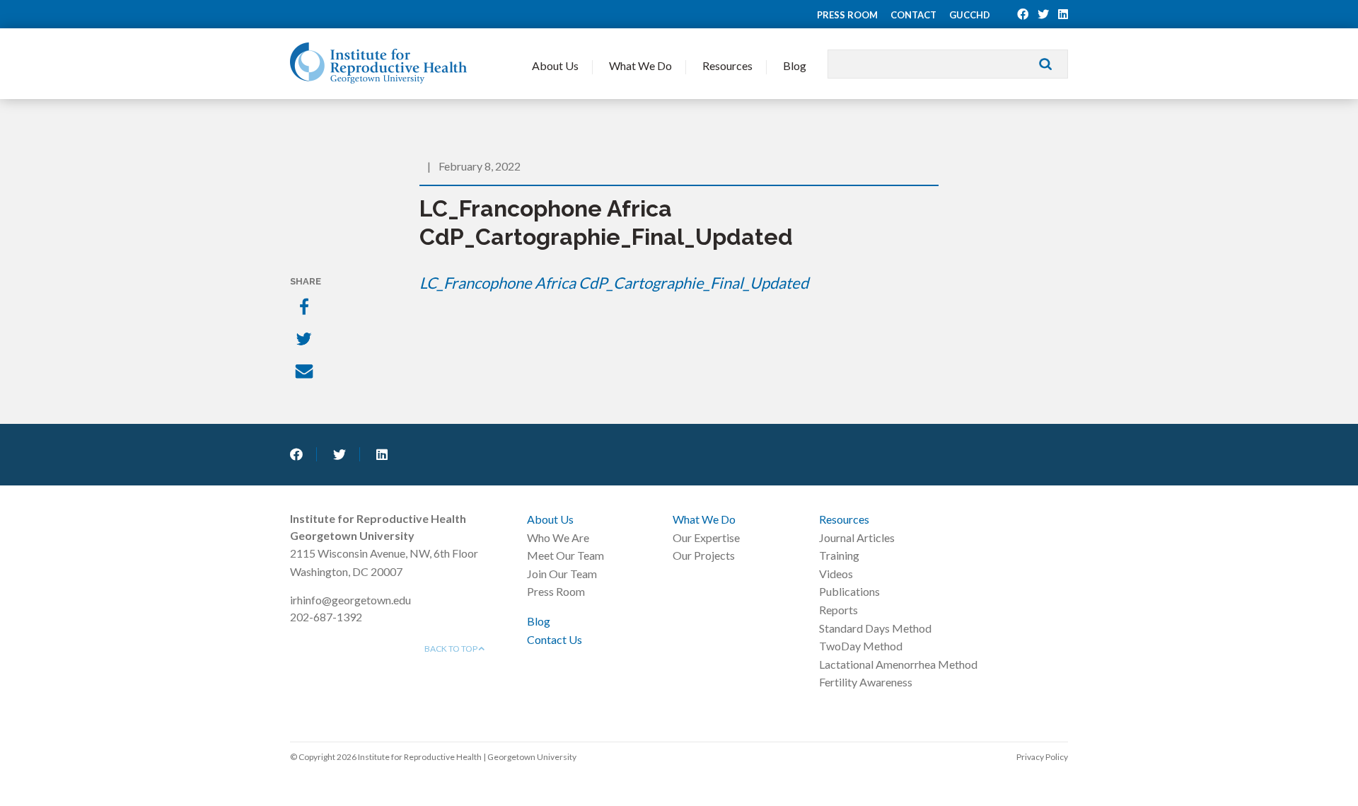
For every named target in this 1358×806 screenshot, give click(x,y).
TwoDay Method (861, 645)
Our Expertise (706, 537)
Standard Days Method (875, 628)
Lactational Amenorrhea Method (898, 664)
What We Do (640, 65)
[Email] (305, 373)
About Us (555, 65)
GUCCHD (969, 15)
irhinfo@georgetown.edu (350, 599)
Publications (849, 591)
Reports (838, 609)
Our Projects (704, 555)
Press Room (847, 15)
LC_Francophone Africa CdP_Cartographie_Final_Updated (613, 282)
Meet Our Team (565, 555)
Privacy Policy (1042, 757)
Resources (727, 65)
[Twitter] (305, 340)
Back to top (451, 648)
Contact (913, 15)
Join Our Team (562, 573)
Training (839, 555)
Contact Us (554, 639)
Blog (794, 65)
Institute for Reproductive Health (378, 63)
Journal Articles (857, 537)
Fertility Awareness (865, 682)
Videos (836, 573)
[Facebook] (305, 308)
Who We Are (558, 537)
